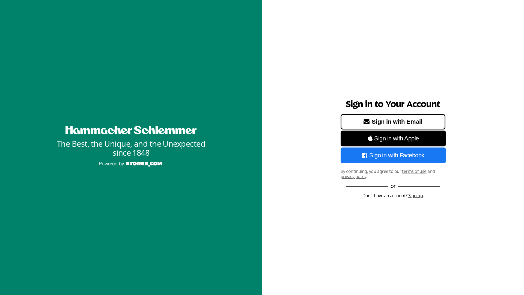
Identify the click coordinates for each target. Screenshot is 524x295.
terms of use (414, 171)
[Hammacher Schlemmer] (131, 130)
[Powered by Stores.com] (131, 165)
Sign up (415, 196)
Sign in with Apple (396, 138)
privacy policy (353, 176)
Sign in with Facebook (396, 155)
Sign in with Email (397, 121)
